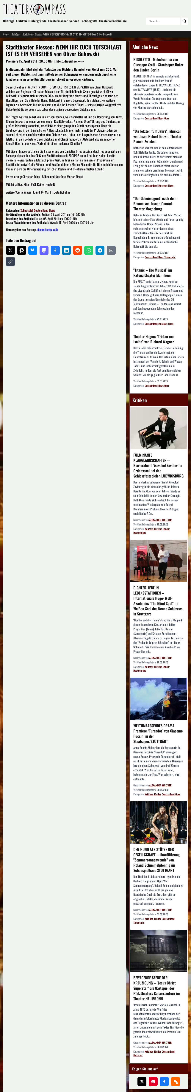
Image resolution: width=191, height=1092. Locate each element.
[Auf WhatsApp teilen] (88, 250)
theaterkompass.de (47, 229)
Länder (166, 529)
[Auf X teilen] (10, 250)
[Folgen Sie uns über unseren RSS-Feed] (175, 1081)
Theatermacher (58, 20)
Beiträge (8, 20)
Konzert (149, 529)
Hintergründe (37, 20)
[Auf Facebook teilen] (55, 250)
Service (74, 20)
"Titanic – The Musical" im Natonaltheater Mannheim (152, 272)
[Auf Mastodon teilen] (44, 250)
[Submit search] (184, 21)
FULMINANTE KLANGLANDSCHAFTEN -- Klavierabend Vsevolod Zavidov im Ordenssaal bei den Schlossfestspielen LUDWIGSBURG (158, 465)
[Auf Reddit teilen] (77, 250)
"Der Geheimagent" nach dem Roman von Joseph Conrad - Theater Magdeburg (154, 203)
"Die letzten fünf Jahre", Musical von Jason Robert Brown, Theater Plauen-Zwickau (157, 136)
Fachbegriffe (89, 20)
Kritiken (21, 20)
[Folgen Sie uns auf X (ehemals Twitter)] (141, 1081)
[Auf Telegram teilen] (100, 250)
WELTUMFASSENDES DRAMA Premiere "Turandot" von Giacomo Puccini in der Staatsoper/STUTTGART (158, 733)
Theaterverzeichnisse (113, 20)
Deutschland (41, 210)
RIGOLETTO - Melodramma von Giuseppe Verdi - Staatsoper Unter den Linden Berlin (158, 65)
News (52, 210)
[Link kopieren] (10, 261)
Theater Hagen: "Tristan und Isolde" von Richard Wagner (154, 339)
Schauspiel (26, 210)
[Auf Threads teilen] (21, 250)
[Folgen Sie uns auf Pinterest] (153, 1081)
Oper (166, 118)
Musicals (162, 185)
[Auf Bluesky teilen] (32, 250)
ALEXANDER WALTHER (160, 520)
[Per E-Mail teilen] (111, 250)
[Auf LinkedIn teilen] (66, 250)
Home (6, 34)
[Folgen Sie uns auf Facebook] (164, 1081)
